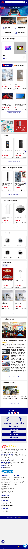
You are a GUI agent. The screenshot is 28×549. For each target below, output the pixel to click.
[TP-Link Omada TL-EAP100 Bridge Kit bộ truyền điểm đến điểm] (7, 209)
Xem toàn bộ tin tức (13, 376)
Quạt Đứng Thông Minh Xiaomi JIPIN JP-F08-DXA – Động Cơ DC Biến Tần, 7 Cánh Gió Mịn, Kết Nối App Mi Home (20, 83)
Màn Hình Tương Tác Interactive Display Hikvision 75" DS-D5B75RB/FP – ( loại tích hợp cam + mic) (20, 104)
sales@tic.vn (7, 467)
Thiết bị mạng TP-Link (10, 200)
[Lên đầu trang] (3, 537)
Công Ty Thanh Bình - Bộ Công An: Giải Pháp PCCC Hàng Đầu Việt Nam (18, 362)
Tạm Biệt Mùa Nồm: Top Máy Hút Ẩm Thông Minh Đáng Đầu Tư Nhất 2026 (18, 368)
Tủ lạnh (5, 135)
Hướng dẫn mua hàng (19, 481)
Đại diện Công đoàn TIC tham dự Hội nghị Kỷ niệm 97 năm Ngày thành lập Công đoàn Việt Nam (14, 340)
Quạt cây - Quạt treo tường (12, 168)
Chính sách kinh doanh (6, 484)
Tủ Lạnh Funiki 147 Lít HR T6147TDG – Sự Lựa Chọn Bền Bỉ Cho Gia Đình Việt (7, 152)
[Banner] (7, 126)
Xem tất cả (4, 265)
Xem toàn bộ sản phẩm (13, 112)
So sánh (11, 88)
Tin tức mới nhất (8, 319)
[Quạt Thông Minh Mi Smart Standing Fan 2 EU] (20, 274)
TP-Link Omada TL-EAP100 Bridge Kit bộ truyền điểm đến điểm (7, 217)
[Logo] (2, 2)
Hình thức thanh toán (5, 479)
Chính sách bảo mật (18, 482)
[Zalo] (9, 412)
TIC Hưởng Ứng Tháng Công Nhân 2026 (17, 356)
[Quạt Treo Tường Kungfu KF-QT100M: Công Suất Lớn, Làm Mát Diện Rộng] (20, 176)
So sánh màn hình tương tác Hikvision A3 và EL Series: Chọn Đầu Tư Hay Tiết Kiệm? (18, 350)
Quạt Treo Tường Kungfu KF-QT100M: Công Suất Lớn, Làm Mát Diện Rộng (20, 184)
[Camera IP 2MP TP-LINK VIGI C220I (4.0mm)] (20, 209)
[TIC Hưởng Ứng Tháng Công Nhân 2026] (6, 357)
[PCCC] (8, 20)
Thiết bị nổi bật (8, 233)
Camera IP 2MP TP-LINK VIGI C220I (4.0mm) (19, 217)
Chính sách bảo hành (5, 486)
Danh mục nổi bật (9, 38)
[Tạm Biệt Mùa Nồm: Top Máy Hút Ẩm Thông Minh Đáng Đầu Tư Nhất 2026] (6, 369)
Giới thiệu (16, 479)
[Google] (18, 412)
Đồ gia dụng (7, 263)
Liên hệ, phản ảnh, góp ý (19, 477)
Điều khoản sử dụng (5, 477)
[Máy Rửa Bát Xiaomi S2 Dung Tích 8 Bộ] (7, 295)
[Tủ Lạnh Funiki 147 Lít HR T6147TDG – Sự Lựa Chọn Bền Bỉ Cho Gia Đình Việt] (7, 144)
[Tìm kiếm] (23, 2)
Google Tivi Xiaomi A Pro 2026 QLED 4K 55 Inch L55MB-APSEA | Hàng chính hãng (7, 104)
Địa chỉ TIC (14, 440)
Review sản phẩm (8, 383)
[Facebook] (12, 412)
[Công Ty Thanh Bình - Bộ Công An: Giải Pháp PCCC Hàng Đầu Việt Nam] (6, 363)
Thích (4, 88)
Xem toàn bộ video (13, 403)
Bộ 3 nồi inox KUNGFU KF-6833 (7, 281)
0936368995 (14, 429)
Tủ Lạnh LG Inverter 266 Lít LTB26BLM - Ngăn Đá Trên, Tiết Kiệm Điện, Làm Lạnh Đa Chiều (20, 152)
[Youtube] (15, 412)
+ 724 (20, 48)
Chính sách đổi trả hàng (6, 482)
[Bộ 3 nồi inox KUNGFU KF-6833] (7, 274)
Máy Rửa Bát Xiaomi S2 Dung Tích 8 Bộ (6, 303)
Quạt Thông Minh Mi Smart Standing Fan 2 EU (20, 281)
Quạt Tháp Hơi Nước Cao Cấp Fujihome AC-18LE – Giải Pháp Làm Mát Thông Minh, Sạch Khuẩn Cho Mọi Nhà (7, 184)
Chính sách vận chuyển (6, 481)
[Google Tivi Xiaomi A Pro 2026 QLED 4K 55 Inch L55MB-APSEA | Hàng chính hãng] (7, 96)
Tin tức (15, 484)
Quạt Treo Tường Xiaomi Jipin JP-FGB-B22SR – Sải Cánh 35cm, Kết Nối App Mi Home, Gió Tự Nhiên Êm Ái (7, 83)
